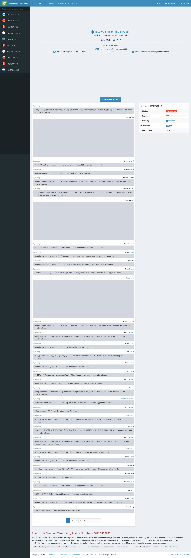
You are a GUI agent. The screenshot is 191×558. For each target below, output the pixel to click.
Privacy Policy (176, 555)
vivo (132, 106)
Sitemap (186, 555)
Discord (131, 252)
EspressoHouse (129, 399)
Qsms (132, 415)
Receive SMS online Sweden (112, 32)
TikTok (132, 352)
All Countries (73, 3)
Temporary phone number (57, 555)
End (98, 520)
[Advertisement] (14, 113)
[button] (32, 3)
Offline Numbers (170, 3)
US (45, 3)
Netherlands (61, 3)
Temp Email (184, 3)
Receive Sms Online (95, 555)
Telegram (131, 332)
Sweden (51, 3)
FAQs (158, 3)
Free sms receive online (77, 555)
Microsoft (131, 161)
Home (39, 3)
